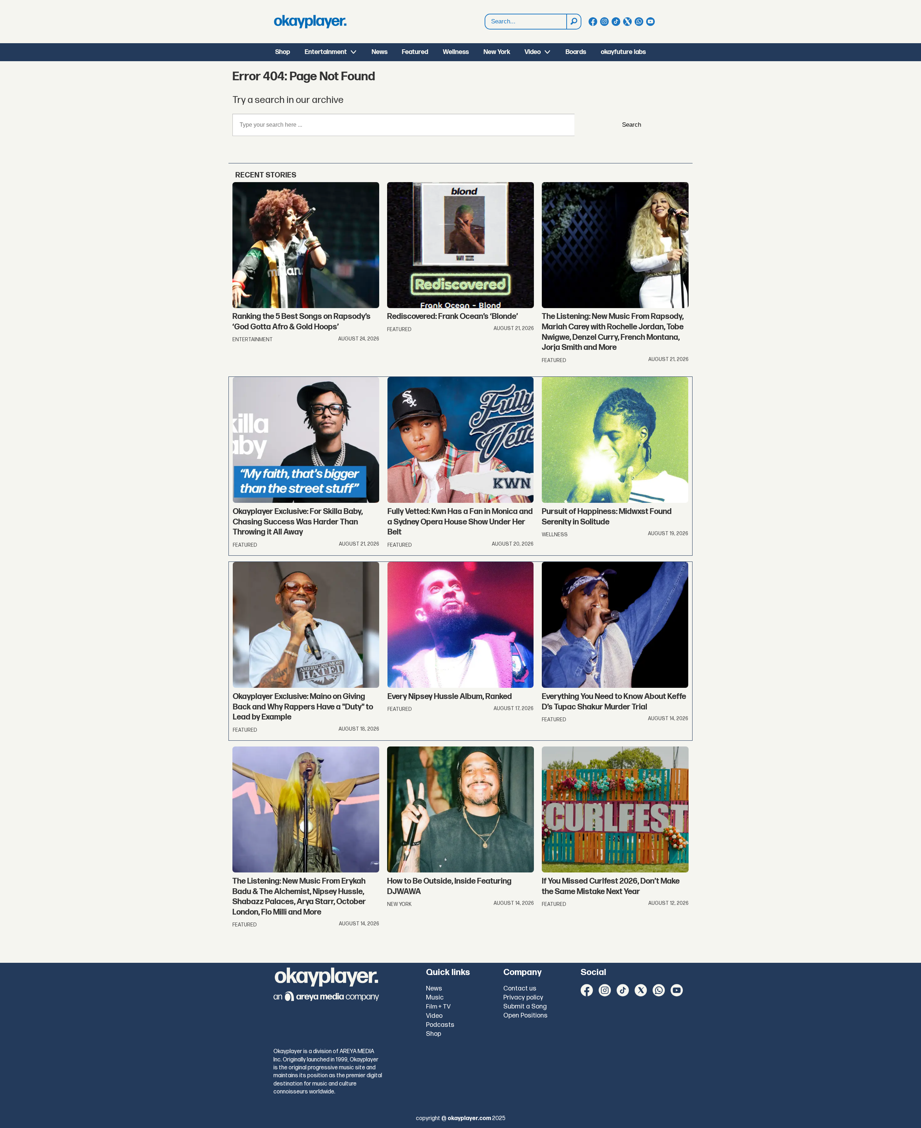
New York (497, 52)
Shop (282, 52)
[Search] (573, 21)
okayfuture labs (623, 52)
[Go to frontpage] (310, 21)
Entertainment (326, 52)
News (379, 52)
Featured (415, 52)
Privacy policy (523, 997)
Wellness (456, 52)
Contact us (519, 988)
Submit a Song (525, 1006)
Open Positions (525, 1015)
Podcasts (440, 1025)
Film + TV (438, 1006)
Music (435, 997)
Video (533, 52)
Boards (576, 52)
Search (631, 124)
